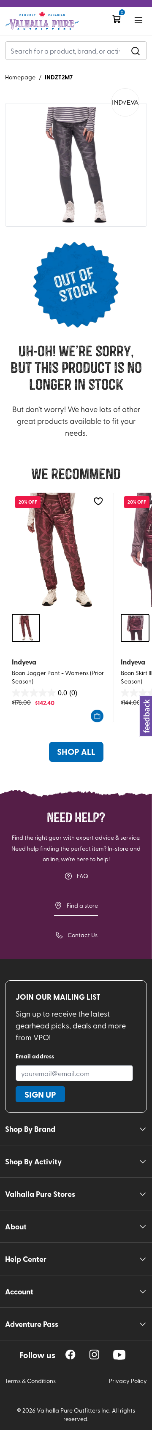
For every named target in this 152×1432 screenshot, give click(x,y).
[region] (70, 1354)
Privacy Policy (128, 1381)
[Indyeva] (125, 102)
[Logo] (42, 21)
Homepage (20, 77)
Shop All (76, 751)
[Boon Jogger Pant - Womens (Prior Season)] (59, 550)
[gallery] (76, 165)
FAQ (82, 876)
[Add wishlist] (98, 501)
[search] (136, 51)
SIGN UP (40, 1094)
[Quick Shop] (97, 716)
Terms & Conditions (30, 1381)
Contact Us (83, 935)
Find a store (82, 905)
